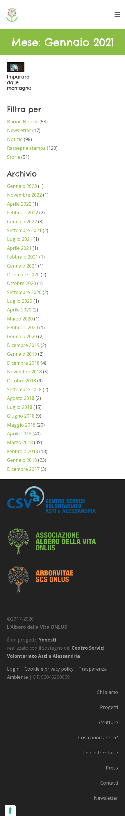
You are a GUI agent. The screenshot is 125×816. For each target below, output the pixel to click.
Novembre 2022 (24, 195)
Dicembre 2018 (23, 363)
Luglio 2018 (19, 407)
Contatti (109, 783)
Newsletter (19, 130)
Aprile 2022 (19, 204)
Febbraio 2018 (22, 451)
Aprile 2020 (19, 310)
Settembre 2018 (24, 389)
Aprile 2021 (19, 248)
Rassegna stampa (26, 148)
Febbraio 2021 (22, 257)
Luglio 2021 (19, 239)
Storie (13, 157)
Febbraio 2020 (22, 327)
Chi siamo (107, 692)
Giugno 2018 (21, 416)
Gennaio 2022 (22, 221)
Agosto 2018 (20, 398)
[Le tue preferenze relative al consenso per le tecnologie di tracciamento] (10, 810)
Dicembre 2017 (23, 469)
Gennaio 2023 (22, 186)
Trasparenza (92, 669)
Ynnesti (47, 640)
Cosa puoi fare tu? (98, 737)
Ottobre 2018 (21, 380)
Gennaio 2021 (22, 266)
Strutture (108, 722)
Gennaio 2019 (22, 354)
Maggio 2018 (21, 425)
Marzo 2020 (20, 319)
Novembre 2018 (24, 371)
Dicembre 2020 (23, 274)
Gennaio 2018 (22, 460)
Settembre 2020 (24, 292)
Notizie (15, 139)
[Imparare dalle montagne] (15, 66)
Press (112, 768)
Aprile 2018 (19, 433)
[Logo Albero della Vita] (12, 14)
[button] (117, 14)
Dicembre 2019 (23, 345)
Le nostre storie (100, 752)
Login (13, 669)
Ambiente (17, 677)
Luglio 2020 (19, 301)
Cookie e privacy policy (49, 669)
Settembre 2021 (24, 230)
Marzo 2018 (20, 442)
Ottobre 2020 (21, 283)
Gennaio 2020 (22, 336)
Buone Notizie (22, 121)
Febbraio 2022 (22, 212)
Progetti (109, 707)
